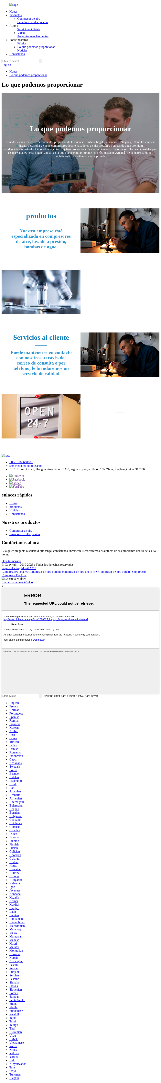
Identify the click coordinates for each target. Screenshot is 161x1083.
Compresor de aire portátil (44, 571)
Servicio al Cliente (28, 29)
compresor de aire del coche (79, 571)
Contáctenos (17, 54)
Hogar (13, 11)
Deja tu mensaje (11, 561)
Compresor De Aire (14, 575)
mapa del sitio (10, 568)
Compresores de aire (14, 571)
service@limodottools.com (25, 465)
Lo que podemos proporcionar (36, 47)
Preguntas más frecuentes (32, 36)
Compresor (139, 571)
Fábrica (22, 43)
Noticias (22, 50)
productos (15, 15)
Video (21, 32)
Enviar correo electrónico (17, 582)
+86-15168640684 (21, 462)
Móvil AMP (28, 568)
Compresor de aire (28, 18)
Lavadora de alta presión (32, 22)
